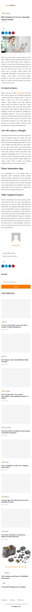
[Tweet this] (6, 32)
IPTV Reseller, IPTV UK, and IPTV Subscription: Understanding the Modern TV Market (15, 396)
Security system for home (10, 256)
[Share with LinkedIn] (9, 32)
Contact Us (4, 600)
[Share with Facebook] (2, 32)
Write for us (21, 600)
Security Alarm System (9, 253)
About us (12, 600)
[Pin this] (13, 32)
